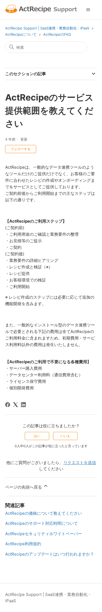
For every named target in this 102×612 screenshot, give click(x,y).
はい (37, 436)
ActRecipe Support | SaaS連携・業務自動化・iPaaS (47, 28)
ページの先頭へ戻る (24, 487)
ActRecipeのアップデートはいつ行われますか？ (49, 554)
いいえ (65, 436)
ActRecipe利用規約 (23, 543)
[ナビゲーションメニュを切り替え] (88, 9)
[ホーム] (42, 10)
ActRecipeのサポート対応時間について (41, 523)
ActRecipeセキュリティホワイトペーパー (43, 533)
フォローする (20, 149)
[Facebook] (7, 404)
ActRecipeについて (20, 34)
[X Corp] (15, 404)
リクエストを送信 (79, 462)
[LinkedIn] (23, 404)
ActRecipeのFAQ (57, 34)
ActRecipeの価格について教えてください (43, 513)
